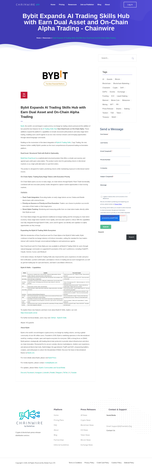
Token (119, 113)
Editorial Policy (129, 463)
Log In (130, 5)
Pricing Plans (59, 420)
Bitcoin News (86, 440)
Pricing (62, 4)
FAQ (55, 425)
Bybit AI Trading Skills (63, 142)
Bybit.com (31, 353)
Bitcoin (117, 79)
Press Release (107, 109)
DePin (104, 92)
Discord (23, 372)
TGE (112, 113)
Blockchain (106, 83)
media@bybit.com (51, 363)
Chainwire (106, 88)
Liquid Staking (122, 96)
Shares (118, 109)
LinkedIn (46, 372)
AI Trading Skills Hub (50, 129)
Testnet (105, 113)
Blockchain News (87, 425)
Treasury (105, 117)
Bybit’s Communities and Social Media (52, 367)
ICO (112, 96)
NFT (111, 104)
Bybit (22, 126)
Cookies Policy (116, 463)
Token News (85, 435)
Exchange (121, 92)
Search (101, 232)
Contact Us (111, 430)
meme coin (115, 100)
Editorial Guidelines (61, 445)
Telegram (58, 372)
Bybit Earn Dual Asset (28, 158)
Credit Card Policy (103, 463)
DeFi (122, 88)
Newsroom (72, 4)
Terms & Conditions (75, 463)
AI (103, 79)
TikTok (65, 372)
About (107, 4)
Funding (105, 96)
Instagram (38, 372)
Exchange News (87, 445)
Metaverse (126, 100)
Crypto (115, 88)
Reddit (52, 372)
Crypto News (86, 420)
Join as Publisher (87, 4)
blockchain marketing (121, 83)
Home (53, 4)
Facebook (30, 372)
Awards (109, 79)
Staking (127, 109)
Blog (99, 4)
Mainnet (105, 100)
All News (84, 415)
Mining (104, 104)
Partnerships (59, 440)
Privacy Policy (89, 463)
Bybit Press (52, 358)
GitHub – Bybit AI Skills (58, 318)
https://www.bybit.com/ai (29, 313)
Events (112, 92)
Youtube (74, 372)
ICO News (84, 430)
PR (117, 104)
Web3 (114, 117)
